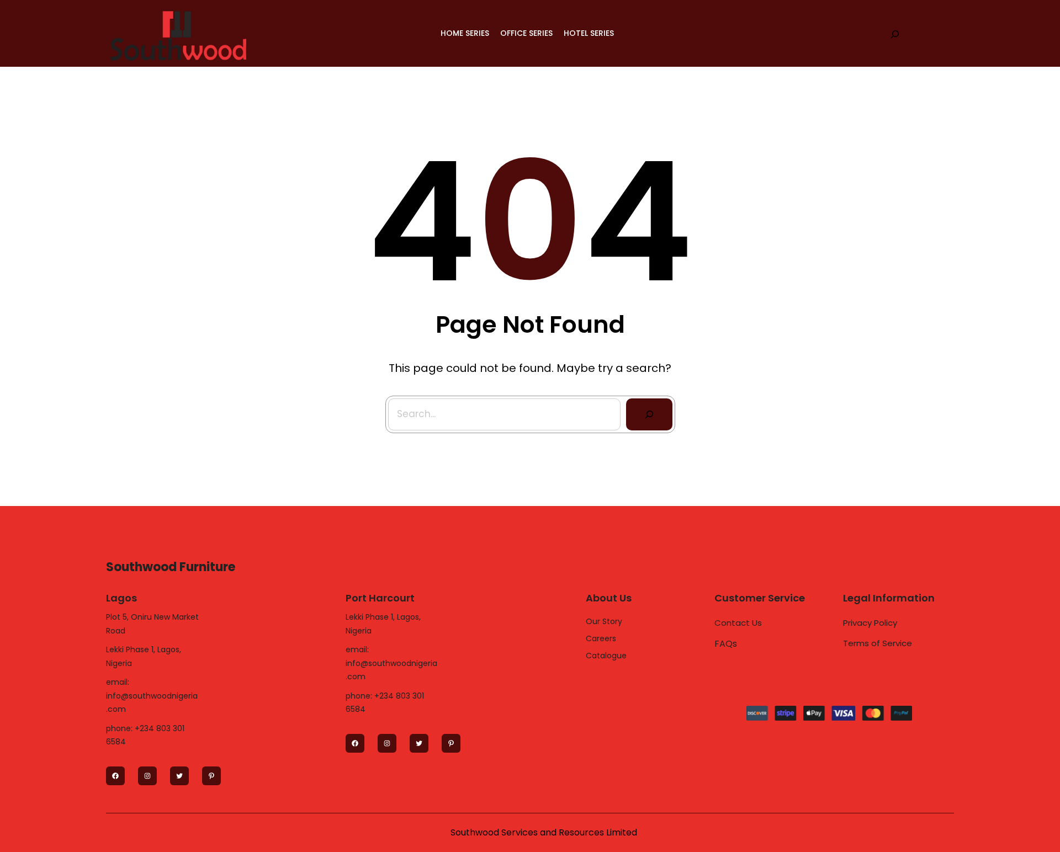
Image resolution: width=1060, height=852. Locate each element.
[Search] (649, 414)
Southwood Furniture (170, 567)
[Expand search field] (895, 33)
